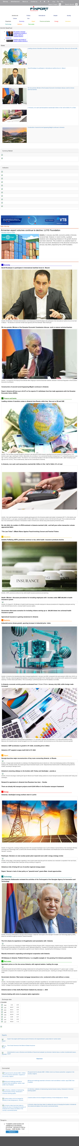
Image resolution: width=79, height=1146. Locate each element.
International (42, 15)
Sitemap (5, 1)
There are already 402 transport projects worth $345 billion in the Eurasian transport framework (32, 786)
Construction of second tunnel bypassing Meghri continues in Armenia (46, 127)
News (3, 45)
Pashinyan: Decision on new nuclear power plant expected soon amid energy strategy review (32, 856)
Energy (56, 21)
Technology (8, 24)
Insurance (68, 21)
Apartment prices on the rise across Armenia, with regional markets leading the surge (29, 964)
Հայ (53, 1)
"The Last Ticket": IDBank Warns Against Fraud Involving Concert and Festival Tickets (30, 531)
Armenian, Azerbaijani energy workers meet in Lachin (18, 795)
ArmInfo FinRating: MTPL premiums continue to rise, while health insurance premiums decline (32, 540)
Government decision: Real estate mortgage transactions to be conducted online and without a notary (35, 977)
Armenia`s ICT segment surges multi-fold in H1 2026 (18, 750)
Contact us (34, 1)
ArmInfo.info (15, 15)
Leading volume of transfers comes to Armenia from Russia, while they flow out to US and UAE (52, 48)
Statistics (19, 24)
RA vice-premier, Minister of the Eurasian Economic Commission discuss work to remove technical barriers (36, 327)
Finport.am (8, 21)
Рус (58, 1)
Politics (28, 15)
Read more (40, 1058)
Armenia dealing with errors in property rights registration (20, 994)
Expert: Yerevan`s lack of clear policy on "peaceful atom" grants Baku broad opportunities (31, 871)
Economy (21, 21)
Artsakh (55, 15)
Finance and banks (45, 21)
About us (25, 1)
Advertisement (15, 1)
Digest (33, 21)
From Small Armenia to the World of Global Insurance (21, 1045)
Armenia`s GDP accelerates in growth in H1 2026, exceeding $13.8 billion (25, 746)
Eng (62, 1)
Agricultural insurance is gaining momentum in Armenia (19, 617)
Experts (4, 1035)
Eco (28, 18)
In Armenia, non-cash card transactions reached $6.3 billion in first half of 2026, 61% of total (52, 107)
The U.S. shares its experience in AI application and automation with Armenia (27, 941)
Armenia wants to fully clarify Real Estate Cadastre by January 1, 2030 (24, 990)
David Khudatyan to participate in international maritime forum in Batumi (47, 68)
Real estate (31, 24)
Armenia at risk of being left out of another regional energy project (23, 867)
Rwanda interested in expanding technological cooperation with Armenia (25, 954)
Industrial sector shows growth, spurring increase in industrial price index (26, 623)
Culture (15, 18)
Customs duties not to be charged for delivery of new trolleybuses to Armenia (48, 1097)
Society (69, 15)
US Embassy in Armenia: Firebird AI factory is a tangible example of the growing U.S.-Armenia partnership (36, 958)
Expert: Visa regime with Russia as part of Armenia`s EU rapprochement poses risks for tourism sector (34, 1039)
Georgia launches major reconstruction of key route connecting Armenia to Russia (28, 758)
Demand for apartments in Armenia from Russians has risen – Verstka (24, 782)
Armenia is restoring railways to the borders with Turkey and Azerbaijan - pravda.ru (28, 771)
